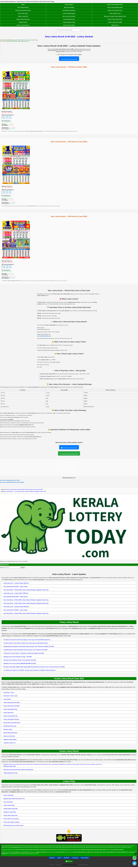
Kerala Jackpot (69, 4)
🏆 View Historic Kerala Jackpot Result (69, 454)
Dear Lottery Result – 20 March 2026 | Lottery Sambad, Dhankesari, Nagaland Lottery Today (26, 613)
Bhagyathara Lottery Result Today (11, 764)
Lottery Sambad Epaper (69, 13)
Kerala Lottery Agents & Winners (12, 822)
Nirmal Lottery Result (63, 845)
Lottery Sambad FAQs (9, 805)
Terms (59, 857)
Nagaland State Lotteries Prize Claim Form (14, 798)
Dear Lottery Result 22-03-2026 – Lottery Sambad (15, 596)
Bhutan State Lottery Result (10, 732)
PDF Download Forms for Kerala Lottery (13, 825)
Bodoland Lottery (8, 729)
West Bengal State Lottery (10, 726)
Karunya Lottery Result (73, 845)
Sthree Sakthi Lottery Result (28, 845)
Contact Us (75, 857)
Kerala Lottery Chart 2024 (115, 22)
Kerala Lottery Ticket (69, 25)
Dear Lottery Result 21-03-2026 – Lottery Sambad (15, 610)
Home (23, 4)
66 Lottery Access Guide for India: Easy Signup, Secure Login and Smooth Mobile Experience (27, 639)
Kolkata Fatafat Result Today (11, 773)
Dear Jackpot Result (23, 7)
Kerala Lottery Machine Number (11, 719)
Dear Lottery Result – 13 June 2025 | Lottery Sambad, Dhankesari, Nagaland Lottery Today (25, 491)
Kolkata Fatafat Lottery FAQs (11, 808)
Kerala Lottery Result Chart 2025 (11, 702)
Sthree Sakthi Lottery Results (26, 764)
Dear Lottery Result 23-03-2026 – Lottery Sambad (15, 586)
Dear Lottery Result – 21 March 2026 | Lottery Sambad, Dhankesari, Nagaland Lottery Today (26, 603)
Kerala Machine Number (69, 10)
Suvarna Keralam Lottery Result (94, 764)
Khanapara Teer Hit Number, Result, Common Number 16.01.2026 (20, 660)
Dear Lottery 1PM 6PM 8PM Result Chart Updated (12, 482)
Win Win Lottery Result (17, 845)
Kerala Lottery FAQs (8, 795)
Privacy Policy (84, 857)
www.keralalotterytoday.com (44, 336)
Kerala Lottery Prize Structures (11, 818)
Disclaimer (66, 857)
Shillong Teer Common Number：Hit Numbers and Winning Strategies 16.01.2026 (24, 653)
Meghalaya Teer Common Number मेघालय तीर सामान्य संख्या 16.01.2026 (20, 663)
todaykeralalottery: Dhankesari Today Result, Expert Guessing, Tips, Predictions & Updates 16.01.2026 (29, 646)
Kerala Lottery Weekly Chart (115, 7)
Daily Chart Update (69, 7)
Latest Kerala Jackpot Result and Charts (10, 480)
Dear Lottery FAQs (8, 802)
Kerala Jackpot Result (12, 41)
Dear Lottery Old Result (69, 16)
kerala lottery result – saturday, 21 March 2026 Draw (16, 606)
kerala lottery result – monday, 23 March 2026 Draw (16, 583)
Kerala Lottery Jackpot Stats (10, 815)
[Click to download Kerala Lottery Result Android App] (69, 838)
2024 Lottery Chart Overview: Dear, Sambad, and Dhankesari (18, 769)
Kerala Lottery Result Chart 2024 (11, 705)
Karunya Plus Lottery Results (51, 764)
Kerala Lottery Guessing (23, 19)
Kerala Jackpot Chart (115, 13)
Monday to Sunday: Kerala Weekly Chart (115, 16)
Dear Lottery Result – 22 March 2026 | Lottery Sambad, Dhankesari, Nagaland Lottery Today (26, 600)
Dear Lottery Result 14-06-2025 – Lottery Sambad (69, 36)
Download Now (69, 842)
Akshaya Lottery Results (84, 845)
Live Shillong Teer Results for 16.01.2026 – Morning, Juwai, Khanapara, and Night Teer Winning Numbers (30, 670)
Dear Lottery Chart (23, 13)
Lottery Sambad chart (69, 19)
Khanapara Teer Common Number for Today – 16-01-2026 (18, 656)
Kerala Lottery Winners (23, 25)
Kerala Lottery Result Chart (115, 10)
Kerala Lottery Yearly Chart (115, 19)
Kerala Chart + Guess (9, 692)
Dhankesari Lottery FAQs (10, 812)
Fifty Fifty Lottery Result (40, 845)
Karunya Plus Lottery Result (52, 845)
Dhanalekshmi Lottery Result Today (67, 764)
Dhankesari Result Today (10, 766)
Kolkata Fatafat (23, 22)
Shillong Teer (115, 25)
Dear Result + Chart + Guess (11, 695)
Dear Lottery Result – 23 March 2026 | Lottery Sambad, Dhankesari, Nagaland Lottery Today (26, 589)
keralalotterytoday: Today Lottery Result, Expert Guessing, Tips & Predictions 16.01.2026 (25, 649)
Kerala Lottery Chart (8, 712)
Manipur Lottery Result (9, 736)
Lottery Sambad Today (69, 22)
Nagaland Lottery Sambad (10, 739)
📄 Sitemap (69, 861)
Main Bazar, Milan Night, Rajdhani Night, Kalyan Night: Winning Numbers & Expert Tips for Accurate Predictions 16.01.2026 (34, 666)
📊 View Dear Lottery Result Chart (69, 447)
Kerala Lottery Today (32, 40)
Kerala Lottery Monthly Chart (115, 4)
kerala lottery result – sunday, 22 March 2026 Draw (16, 593)
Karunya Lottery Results (81, 764)
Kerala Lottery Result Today (23, 10)
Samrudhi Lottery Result (38, 764)
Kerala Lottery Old (23, 16)
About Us (52, 857)
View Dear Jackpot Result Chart (69, 59)
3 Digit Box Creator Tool (9, 742)
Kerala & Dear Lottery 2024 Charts (12, 722)
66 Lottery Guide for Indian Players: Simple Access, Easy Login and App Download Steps (26, 643)
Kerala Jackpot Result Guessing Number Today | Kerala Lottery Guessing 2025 (24, 489)
